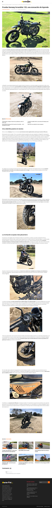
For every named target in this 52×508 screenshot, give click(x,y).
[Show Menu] (2, 1)
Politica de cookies (47, 506)
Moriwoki (3, 4)
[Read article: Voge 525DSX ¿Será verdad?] (26, 445)
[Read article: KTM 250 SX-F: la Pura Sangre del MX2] (42, 458)
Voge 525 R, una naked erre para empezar (35, 124)
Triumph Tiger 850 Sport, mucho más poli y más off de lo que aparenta (9, 451)
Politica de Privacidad (40, 506)
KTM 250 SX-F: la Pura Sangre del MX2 (42, 462)
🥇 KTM (37, 448)
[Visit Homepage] (27, 2)
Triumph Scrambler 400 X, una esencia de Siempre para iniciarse (32, 493)
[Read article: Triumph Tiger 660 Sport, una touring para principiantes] (26, 458)
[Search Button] (49, 482)
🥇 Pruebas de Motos (8, 4)
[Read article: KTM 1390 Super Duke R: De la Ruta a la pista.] (42, 445)
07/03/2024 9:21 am (14, 9)
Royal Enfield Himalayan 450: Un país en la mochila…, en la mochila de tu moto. (32, 489)
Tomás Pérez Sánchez (6, 9)
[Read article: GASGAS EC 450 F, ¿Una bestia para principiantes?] (9, 458)
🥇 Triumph (5, 448)
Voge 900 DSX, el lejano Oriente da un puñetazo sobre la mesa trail (32, 485)
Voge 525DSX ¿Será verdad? (24, 450)
